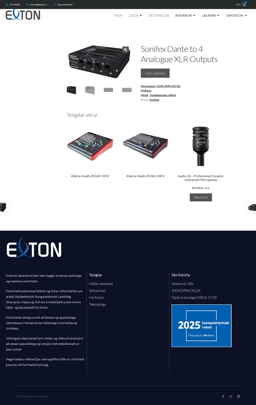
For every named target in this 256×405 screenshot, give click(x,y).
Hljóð (144, 95)
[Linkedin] (238, 396)
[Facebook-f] (222, 396)
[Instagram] (230, 396)
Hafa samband (155, 73)
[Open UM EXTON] (246, 15)
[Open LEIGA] (140, 15)
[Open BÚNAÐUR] (194, 15)
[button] (125, 49)
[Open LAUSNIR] (218, 15)
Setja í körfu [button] (201, 197)
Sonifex (154, 99)
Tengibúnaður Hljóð (162, 95)
